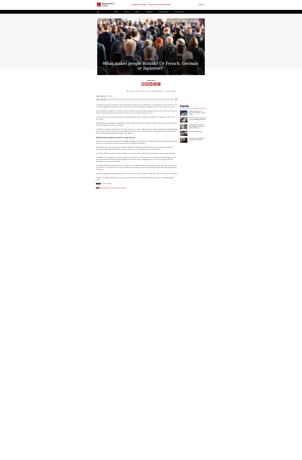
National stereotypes (105, 187)
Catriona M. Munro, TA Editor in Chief (139, 91)
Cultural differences (122, 187)
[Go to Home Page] (105, 4)
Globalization (149, 11)
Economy (126, 11)
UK (151, 58)
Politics (116, 11)
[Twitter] (147, 84)
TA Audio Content (179, 11)
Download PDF (169, 91)
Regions (137, 11)
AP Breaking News (163, 11)
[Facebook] (143, 84)
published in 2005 (104, 167)
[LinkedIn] (155, 84)
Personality (113, 187)
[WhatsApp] (158, 84)
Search (201, 4)
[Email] (151, 84)
